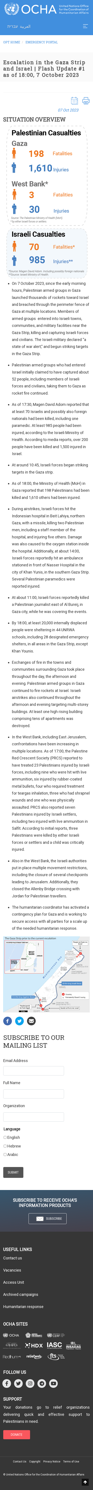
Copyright (34, 1461)
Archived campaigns (20, 1294)
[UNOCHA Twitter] (18, 1383)
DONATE (16, 1434)
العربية (25, 26)
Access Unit (13, 1282)
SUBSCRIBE (54, 1218)
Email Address (15, 1060)
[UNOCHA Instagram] (30, 1383)
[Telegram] (41, 1383)
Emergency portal (42, 42)
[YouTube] (53, 1383)
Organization (14, 1105)
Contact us (12, 1258)
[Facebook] (7, 1020)
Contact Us (19, 1461)
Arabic (12, 1154)
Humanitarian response (23, 1306)
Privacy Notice (51, 1461)
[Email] (31, 1020)
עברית (12, 26)
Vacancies (12, 1270)
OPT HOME (11, 42)
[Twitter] (19, 1020)
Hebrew (14, 1146)
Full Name (11, 1082)
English (13, 1137)
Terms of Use (71, 1461)
